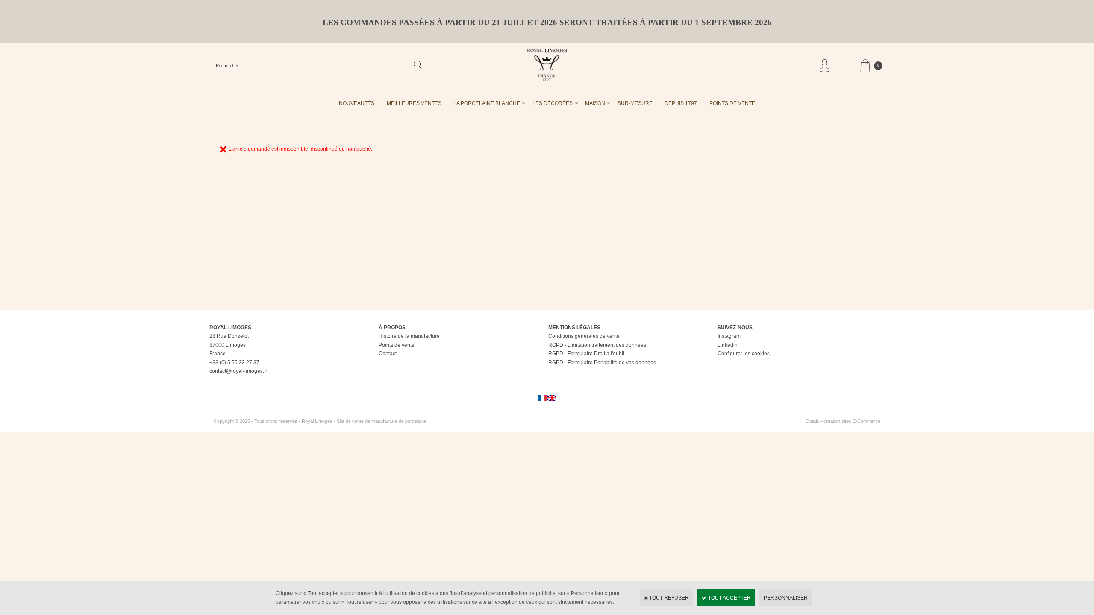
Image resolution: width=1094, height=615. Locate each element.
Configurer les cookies (744, 354)
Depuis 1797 (681, 103)
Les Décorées (552, 103)
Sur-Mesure (635, 103)
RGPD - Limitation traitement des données (597, 345)
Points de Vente (732, 103)
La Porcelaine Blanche (486, 103)
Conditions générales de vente (584, 336)
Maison (595, 103)
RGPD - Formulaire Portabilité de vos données (602, 363)
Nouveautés (356, 103)
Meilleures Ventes (414, 103)
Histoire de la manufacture (409, 336)
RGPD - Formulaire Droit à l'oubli (586, 354)
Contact (388, 354)
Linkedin (728, 345)
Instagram (729, 336)
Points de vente (397, 345)
